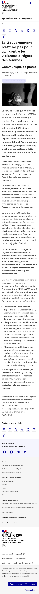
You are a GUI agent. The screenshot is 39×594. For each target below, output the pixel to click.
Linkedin (4, 30)
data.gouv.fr (6, 558)
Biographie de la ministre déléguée (12, 465)
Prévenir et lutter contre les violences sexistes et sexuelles (19, 504)
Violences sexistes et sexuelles (14, 81)
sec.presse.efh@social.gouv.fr (20, 408)
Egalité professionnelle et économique (14, 518)
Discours (4, 485)
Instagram (11, 452)
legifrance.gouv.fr (8, 563)
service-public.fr (25, 563)
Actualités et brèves (8, 481)
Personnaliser (30, 590)
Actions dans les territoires (10, 523)
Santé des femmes (7, 512)
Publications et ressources (10, 492)
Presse (4, 488)
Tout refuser (30, 584)
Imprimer (28, 30)
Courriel (34, 30)
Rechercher (30, 3)
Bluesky (22, 30)
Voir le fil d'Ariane (7, 24)
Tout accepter (16, 584)
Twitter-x (25, 452)
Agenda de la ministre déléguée (11, 472)
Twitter (16, 30)
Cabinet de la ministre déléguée (11, 469)
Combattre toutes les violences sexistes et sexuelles (17, 507)
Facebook (10, 30)
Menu (36, 3)
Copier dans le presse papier (4, 36)
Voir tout (4, 495)
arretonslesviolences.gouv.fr (12, 554)
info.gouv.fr (19, 558)
